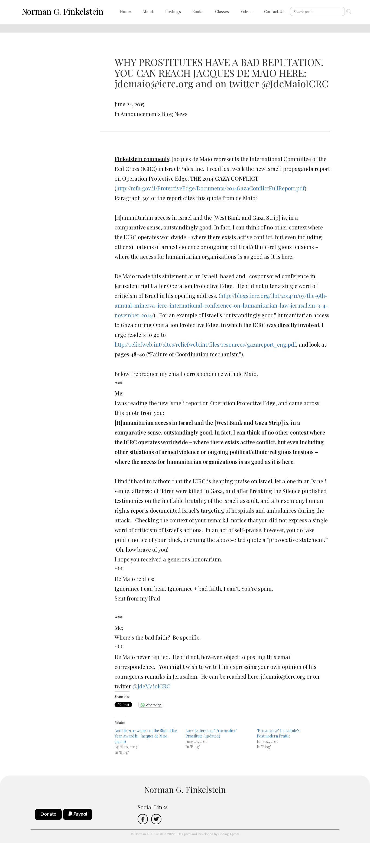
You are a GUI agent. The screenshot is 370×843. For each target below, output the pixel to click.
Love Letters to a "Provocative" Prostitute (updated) (211, 733)
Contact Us (274, 11)
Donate (48, 814)
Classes (222, 11)
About (148, 11)
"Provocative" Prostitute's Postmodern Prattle (278, 733)
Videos (246, 11)
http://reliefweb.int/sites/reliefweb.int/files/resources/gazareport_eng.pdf (205, 344)
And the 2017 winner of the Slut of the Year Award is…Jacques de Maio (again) (146, 736)
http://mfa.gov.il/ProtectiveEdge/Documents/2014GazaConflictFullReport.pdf (210, 188)
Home (125, 11)
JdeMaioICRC (151, 686)
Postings (173, 11)
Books (197, 11)
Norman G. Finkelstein (62, 11)
